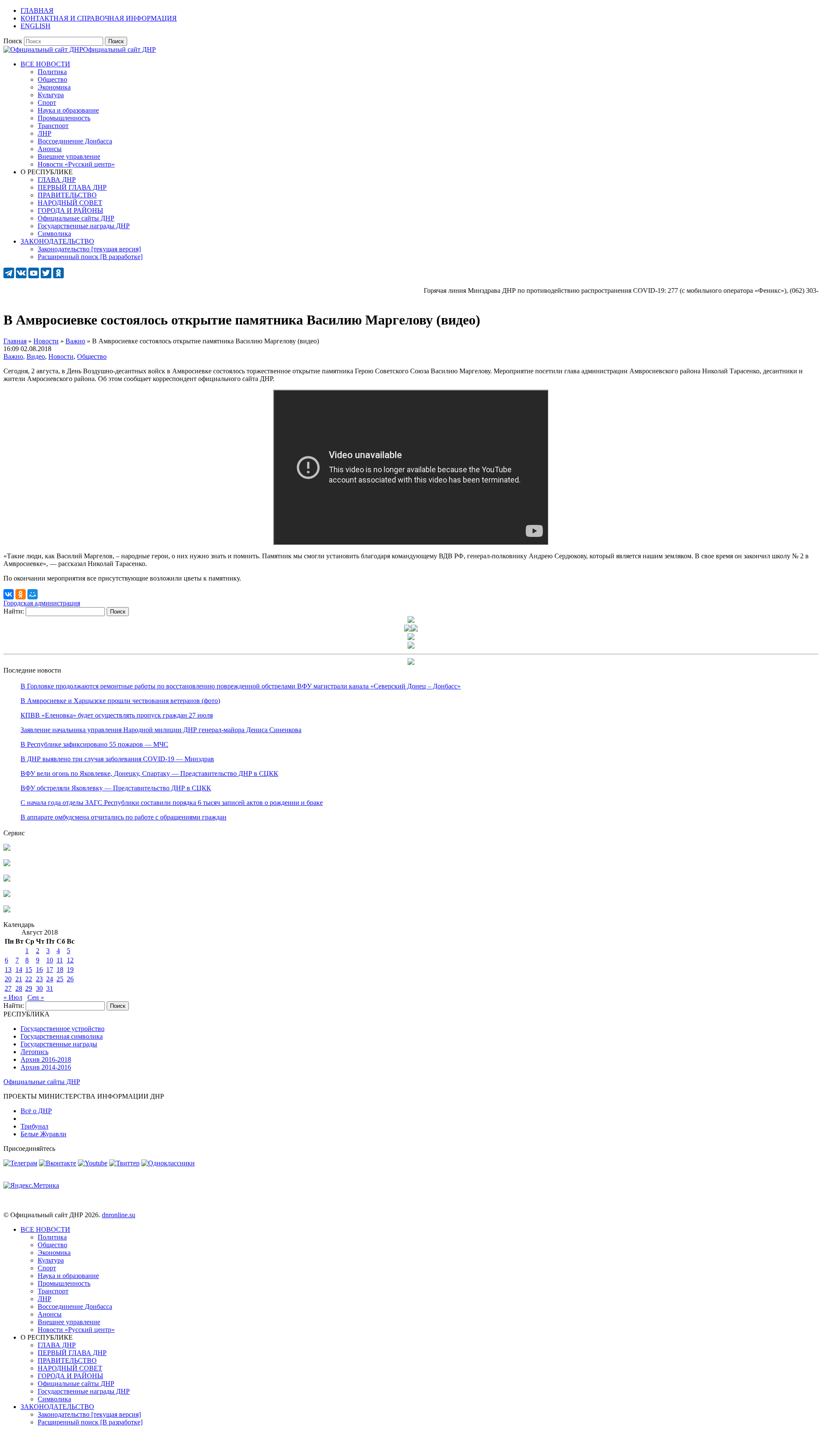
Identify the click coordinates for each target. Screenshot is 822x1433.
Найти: (13, 611)
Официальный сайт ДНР (119, 49)
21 (18, 979)
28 (18, 988)
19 (70, 969)
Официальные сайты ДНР (41, 1081)
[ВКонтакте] (8, 594)
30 (39, 988)
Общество (92, 356)
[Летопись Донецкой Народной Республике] (6, 894)
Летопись (34, 1051)
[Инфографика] (6, 910)
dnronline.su (118, 1214)
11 (60, 960)
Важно (13, 356)
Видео (36, 356)
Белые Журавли (43, 1134)
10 (49, 960)
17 (49, 969)
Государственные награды (59, 1044)
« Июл (12, 997)
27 (8, 988)
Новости (61, 356)
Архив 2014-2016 (46, 1067)
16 (39, 969)
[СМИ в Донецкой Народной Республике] (6, 863)
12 (70, 960)
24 (49, 979)
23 (39, 979)
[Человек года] (414, 629)
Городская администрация (41, 603)
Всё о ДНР (36, 1110)
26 (70, 979)
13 (8, 969)
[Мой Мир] (32, 594)
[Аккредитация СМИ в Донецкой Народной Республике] (6, 848)
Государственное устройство (62, 1028)
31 (49, 988)
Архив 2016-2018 (46, 1059)
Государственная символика (62, 1036)
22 (28, 979)
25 (60, 979)
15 (28, 969)
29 (28, 988)
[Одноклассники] (20, 594)
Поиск (12, 41)
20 (8, 979)
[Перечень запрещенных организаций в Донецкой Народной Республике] (6, 879)
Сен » (35, 997)
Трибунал (34, 1126)
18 (60, 969)
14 (18, 969)
